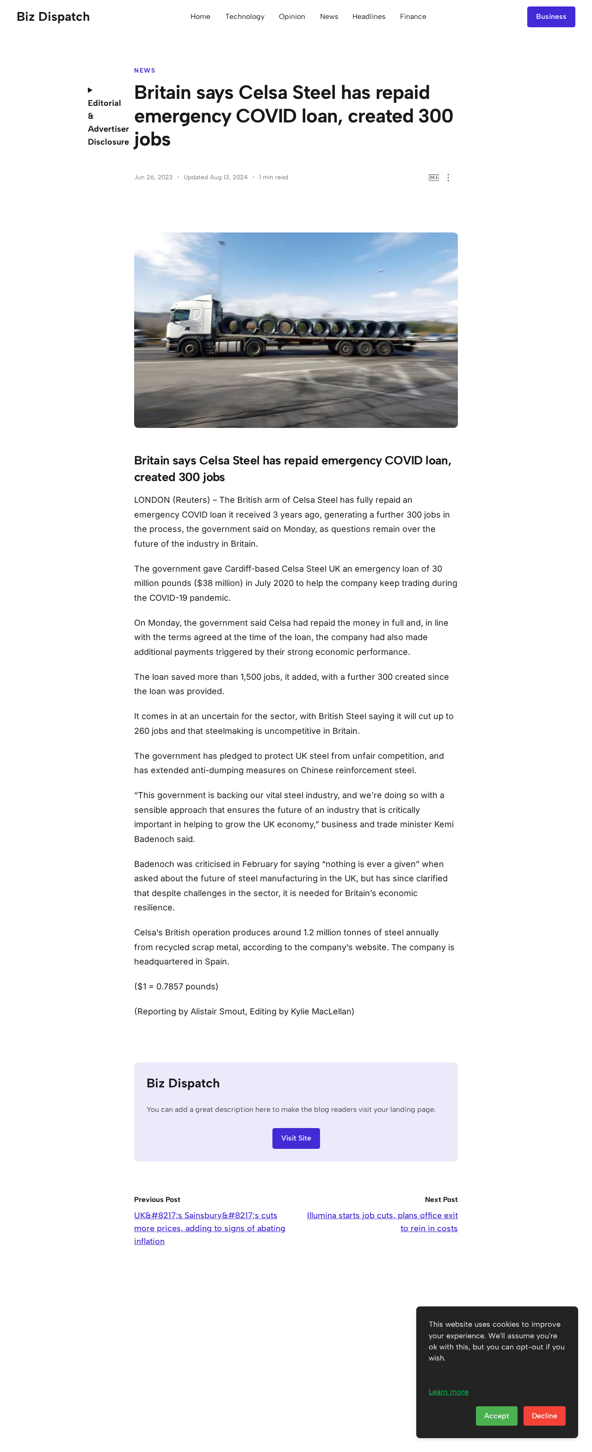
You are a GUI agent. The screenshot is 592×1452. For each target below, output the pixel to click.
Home (200, 16)
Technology (245, 16)
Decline (544, 1415)
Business (551, 16)
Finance (413, 16)
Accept (496, 1415)
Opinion (292, 16)
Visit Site (296, 1138)
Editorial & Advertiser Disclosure (104, 122)
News (329, 16)
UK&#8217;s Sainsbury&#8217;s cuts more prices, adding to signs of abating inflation (209, 1228)
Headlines (368, 16)
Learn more (449, 1391)
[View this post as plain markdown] (434, 177)
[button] (448, 177)
